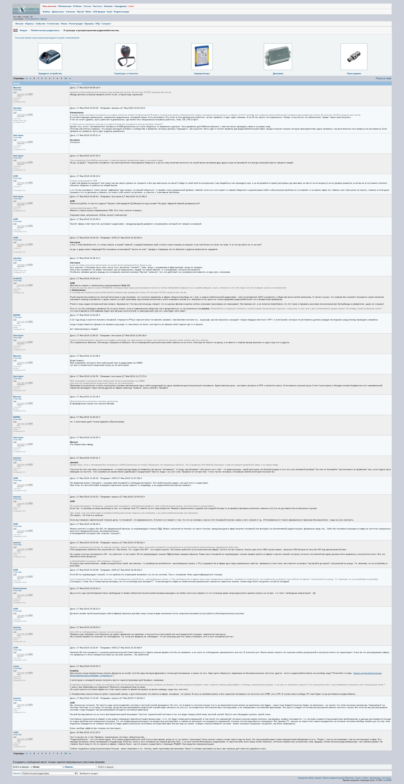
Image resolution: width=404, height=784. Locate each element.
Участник (17, 90)
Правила (89, 23)
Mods (88, 12)
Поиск (64, 23)
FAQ (98, 23)
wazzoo (17, 458)
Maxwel (17, 87)
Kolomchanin (20, 588)
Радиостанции (121, 12)
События (40, 23)
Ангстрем (18, 135)
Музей (80, 12)
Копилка (108, 6)
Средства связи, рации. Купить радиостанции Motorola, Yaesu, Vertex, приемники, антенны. (344, 778)
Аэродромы (120, 6)
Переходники (354, 73)
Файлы (46, 12)
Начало (19, 23)
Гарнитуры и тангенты (126, 73)
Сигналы (70, 12)
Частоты (97, 6)
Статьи (87, 6)
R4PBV (16, 315)
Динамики (278, 73)
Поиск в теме (383, 78)
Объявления (64, 6)
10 (66, 78)
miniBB (386, 780)
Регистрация (76, 23)
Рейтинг (77, 6)
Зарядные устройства (50, 73)
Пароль (69, 767)
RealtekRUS (33, 19)
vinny (16, 666)
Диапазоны (58, 12)
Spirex (43, 19)
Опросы (29, 23)
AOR (15, 219)
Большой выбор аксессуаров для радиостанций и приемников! (47, 38)
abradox (17, 108)
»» (70, 78)
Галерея (106, 23)
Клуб (109, 12)
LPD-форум (99, 12)
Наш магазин (49, 6)
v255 (15, 732)
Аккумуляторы (202, 73)
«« (26, 78)
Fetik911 (17, 278)
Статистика (53, 23)
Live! (131, 6)
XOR (15, 176)
